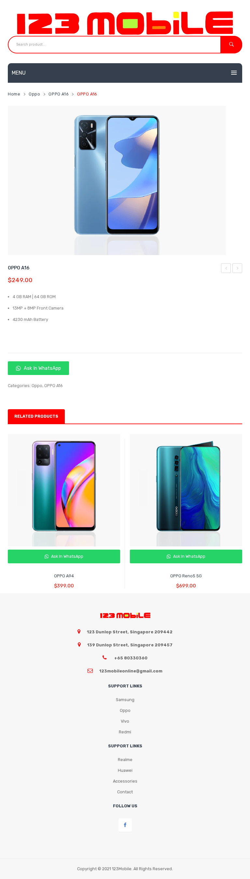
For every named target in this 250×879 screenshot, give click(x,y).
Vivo (125, 721)
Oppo (34, 94)
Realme (125, 759)
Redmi (125, 731)
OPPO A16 (59, 94)
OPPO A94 (237, 269)
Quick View (65, 559)
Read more (64, 581)
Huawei (125, 770)
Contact (125, 791)
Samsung (125, 699)
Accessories (125, 781)
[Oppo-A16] (117, 180)
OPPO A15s (226, 269)
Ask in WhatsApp (41, 368)
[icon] (125, 825)
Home (14, 94)
